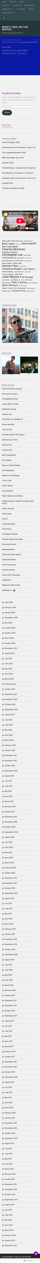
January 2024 (10, 643)
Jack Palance (29, 269)
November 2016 (11, 1067)
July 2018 (8, 965)
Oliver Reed (28, 280)
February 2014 (10, 1235)
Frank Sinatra (28, 261)
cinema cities (7, 450)
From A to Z (6, 5)
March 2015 (9, 1169)
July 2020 (8, 842)
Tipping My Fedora (9, 560)
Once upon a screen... (10, 394)
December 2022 (11, 694)
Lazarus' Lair (7, 414)
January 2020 (10, 873)
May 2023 (8, 669)
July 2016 (8, 1087)
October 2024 (10, 633)
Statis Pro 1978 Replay (11, 476)
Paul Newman (6, 283)
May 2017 (8, 1036)
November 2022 (11, 699)
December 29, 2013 (9, 54)
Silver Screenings (9, 565)
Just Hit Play (7, 430)
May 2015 (8, 1159)
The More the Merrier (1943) (13, 188)
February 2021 (10, 807)
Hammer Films (10, 266)
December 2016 (11, 1062)
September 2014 (11, 1200)
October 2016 (10, 1072)
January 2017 (10, 1057)
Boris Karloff (29, 243)
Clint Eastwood (9, 258)
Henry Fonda (22, 266)
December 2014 (11, 1184)
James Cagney (7, 272)
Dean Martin (20, 258)
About (4, 2)
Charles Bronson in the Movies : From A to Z (19, 148)
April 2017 (8, 1041)
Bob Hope (18, 244)
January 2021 (10, 812)
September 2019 (11, 893)
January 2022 (10, 750)
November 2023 (11, 648)
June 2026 (9, 602)
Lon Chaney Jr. (15, 280)
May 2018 (8, 975)
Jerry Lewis (28, 272)
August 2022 (9, 715)
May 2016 (8, 1098)
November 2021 (11, 761)
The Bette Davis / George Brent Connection (19, 168)
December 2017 (11, 1001)
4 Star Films (7, 481)
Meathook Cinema (9, 409)
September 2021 (11, 771)
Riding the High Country (11, 585)
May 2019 (8, 914)
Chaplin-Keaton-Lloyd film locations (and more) (17, 502)
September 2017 (11, 1016)
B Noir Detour (7, 486)
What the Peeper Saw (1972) (13, 158)
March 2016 (9, 1108)
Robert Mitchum (10, 285)
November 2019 (11, 883)
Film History (7, 529)
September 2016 (11, 1077)
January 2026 (10, 613)
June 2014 (9, 1215)
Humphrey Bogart (12, 269)
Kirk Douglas (26, 277)
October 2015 (10, 1133)
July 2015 (8, 1149)
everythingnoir (7, 491)
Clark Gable (27, 255)
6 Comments (22, 54)
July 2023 (8, 659)
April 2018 (8, 980)
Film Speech (7, 460)
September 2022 (11, 710)
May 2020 (8, 853)
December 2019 (11, 878)
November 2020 (11, 822)
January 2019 (10, 934)
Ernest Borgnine (7, 261)
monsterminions (8, 570)
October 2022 (10, 704)
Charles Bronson (13, 249)
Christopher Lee (12, 255)
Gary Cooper (7, 263)
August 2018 (9, 960)
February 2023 (10, 684)
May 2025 (8, 623)
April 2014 (9, 1225)
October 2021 (10, 766)
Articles (30, 9)
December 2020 (11, 817)
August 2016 (9, 1082)
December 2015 (11, 1123)
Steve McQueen (31, 288)
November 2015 (11, 1128)
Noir (22, 280)
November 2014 (11, 1189)
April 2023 (9, 674)
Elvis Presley (28, 258)
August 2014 (9, 1205)
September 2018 (11, 955)
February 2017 (10, 1052)
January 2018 (10, 996)
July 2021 (8, 781)
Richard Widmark (32, 283)
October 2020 (10, 827)
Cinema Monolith (8, 524)
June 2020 (9, 847)
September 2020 (11, 832)
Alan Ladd (6, 241)
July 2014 (8, 1210)
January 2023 (10, 689)
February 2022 (10, 745)
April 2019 (8, 919)
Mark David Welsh (9, 455)
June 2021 (8, 786)
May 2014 (8, 1220)
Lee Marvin (5, 280)
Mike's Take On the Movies (15, 28)
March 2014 (9, 1230)
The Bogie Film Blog (9, 534)
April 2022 (9, 735)
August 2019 (9, 899)
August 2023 (9, 653)
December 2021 (11, 756)
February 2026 (10, 608)
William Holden (30, 291)
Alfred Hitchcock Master (11, 555)
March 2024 (9, 638)
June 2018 (8, 970)
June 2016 (8, 1092)
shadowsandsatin (8, 550)
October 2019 (10, 888)
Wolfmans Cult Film (9, 440)
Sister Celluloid (8, 509)
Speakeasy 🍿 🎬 (8, 590)
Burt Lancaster (10, 247)
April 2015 (9, 1164)
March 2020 (9, 863)
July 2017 (8, 1026)
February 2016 (10, 1113)
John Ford (18, 274)
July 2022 (8, 720)
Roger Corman (7, 288)
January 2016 (10, 1118)
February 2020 (10, 868)
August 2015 (9, 1144)
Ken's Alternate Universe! (12, 389)
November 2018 (11, 944)
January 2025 (10, 628)
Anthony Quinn (28, 241)
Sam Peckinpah (20, 288)
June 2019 (8, 909)
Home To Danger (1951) (11, 142)
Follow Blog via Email (11, 93)
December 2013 (11, 1246)
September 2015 (11, 1138)
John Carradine (7, 274)
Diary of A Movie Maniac (11, 465)
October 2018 (10, 950)
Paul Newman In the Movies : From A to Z (18, 173)
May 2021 (8, 791)
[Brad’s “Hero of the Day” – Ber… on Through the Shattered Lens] (11, 365)
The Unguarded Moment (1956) (14, 153)
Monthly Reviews (8, 13)
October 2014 (10, 1195)
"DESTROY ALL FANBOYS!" (12, 419)
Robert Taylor (23, 285)
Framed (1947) (7, 183)
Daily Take (12, 2)
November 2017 (11, 1006)
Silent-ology (6, 514)
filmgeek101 (6, 580)
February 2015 (10, 1174)
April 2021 (8, 796)
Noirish (5, 519)
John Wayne (10, 277)
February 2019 (10, 929)
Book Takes (21, 9)
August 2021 (9, 776)
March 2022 (9, 740)
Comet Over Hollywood (11, 575)
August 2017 (9, 1021)
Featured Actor (29, 5)
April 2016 (8, 1103)
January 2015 (10, 1179)
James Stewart (19, 272)
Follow (6, 113)
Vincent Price (18, 291)
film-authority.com (9, 544)
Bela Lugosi (8, 244)
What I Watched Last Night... (13, 496)
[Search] (4, 18)
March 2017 (9, 1047)
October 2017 (10, 1011)
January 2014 (10, 1241)
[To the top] (36, 1253)
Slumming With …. (8, 9)
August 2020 (10, 837)
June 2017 (8, 1031)
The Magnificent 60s (10, 399)
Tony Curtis (6, 291)
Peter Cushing (19, 282)
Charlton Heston (9, 252)
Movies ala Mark (8, 425)
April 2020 (9, 858)
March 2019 (9, 924)
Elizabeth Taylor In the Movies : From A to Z (19, 178)
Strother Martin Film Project (13, 435)
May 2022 (8, 730)
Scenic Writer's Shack (10, 404)
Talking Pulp (7, 445)
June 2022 (9, 725)
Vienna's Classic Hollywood (12, 539)
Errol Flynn (18, 261)
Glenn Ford (17, 263)
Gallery (22, 2)
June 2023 (9, 664)
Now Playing (17, 5)
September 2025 (11, 618)
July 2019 (8, 904)
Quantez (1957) (8, 163)
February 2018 (10, 990)
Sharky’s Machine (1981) (14, 50)
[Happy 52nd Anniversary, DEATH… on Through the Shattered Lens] (29, 365)
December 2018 (11, 939)
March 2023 (9, 679)
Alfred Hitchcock (17, 241)
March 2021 (9, 802)
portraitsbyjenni (8, 470)
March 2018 (9, 985)
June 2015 (9, 1154)
